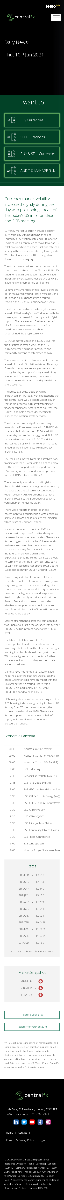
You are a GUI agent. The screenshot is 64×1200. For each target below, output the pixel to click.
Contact (22, 1132)
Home (9, 1132)
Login (42, 1140)
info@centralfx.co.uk (16, 1114)
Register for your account (32, 1026)
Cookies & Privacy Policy (20, 1140)
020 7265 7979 (40, 1114)
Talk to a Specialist (32, 1014)
